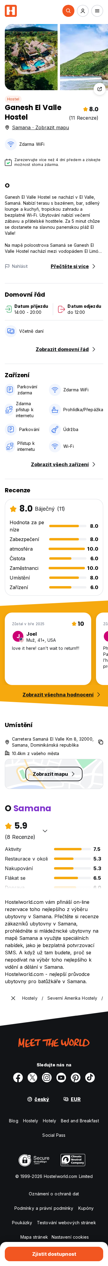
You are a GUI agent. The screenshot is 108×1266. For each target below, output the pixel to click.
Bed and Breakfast (80, 1120)
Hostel (13, 99)
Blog (13, 1120)
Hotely (49, 1120)
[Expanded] (13, 998)
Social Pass (53, 1135)
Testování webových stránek (66, 1222)
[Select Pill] (68, 11)
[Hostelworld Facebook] (18, 1077)
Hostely (30, 1120)
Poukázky (22, 1222)
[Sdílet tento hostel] (100, 89)
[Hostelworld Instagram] (47, 1077)
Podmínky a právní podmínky (44, 1208)
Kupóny (86, 1208)
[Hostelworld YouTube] (61, 1077)
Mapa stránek (34, 1237)
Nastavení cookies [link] (70, 1237)
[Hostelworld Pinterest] (75, 1077)
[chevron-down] (45, 831)
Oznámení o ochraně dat (54, 1193)
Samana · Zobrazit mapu (40, 127)
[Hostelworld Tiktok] (90, 1077)
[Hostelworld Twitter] (32, 1077)
